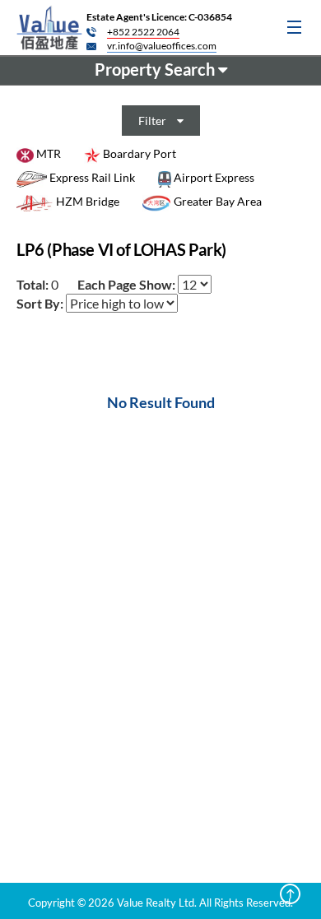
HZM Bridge (86, 201)
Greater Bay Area (216, 201)
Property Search (156, 69)
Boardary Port (138, 153)
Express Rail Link (91, 177)
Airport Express (212, 177)
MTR (47, 153)
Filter (153, 121)
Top (290, 894)
